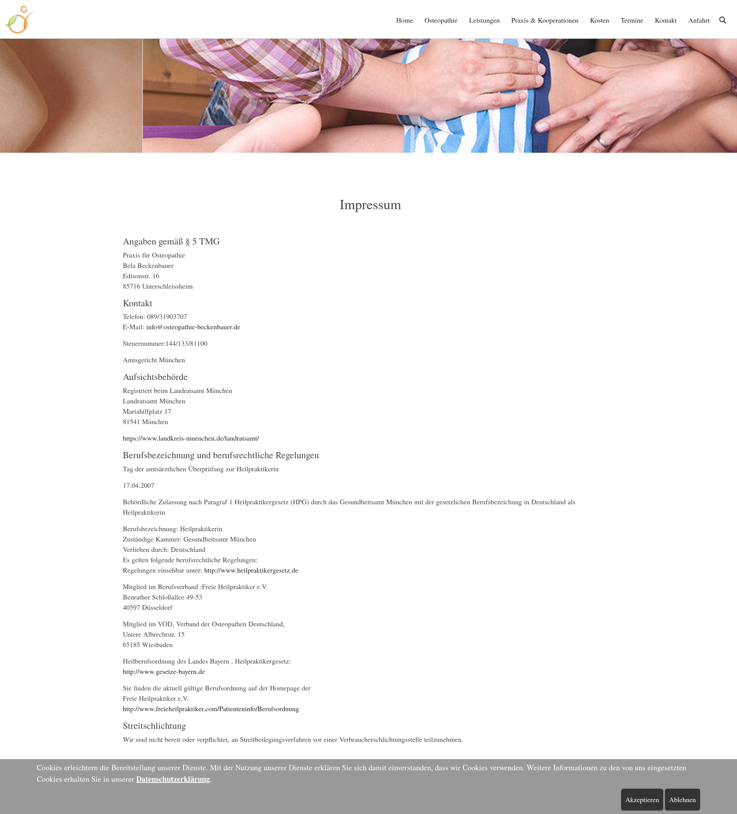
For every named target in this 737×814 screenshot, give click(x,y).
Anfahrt (699, 20)
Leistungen (484, 20)
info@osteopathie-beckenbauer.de (193, 326)
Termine (632, 20)
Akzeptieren (642, 799)
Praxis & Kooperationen (544, 20)
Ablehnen (682, 799)
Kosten (599, 20)
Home (404, 20)
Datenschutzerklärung (173, 778)
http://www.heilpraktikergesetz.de (251, 570)
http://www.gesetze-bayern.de (164, 671)
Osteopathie (441, 20)
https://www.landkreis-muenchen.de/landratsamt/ (191, 437)
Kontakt (666, 20)
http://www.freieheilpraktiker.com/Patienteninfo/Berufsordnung (211, 708)
